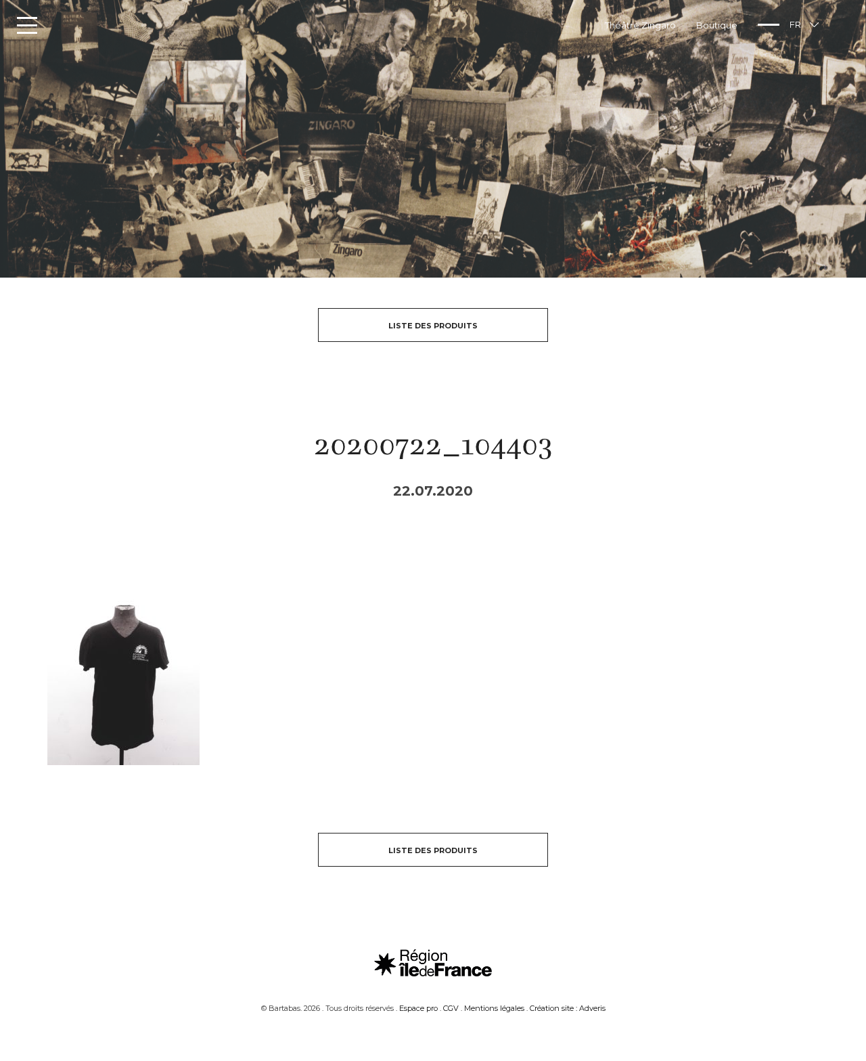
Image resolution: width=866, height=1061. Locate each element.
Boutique (716, 25)
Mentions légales (494, 1008)
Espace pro (418, 1008)
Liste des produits (433, 325)
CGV (451, 1008)
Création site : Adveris (568, 1008)
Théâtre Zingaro (640, 25)
